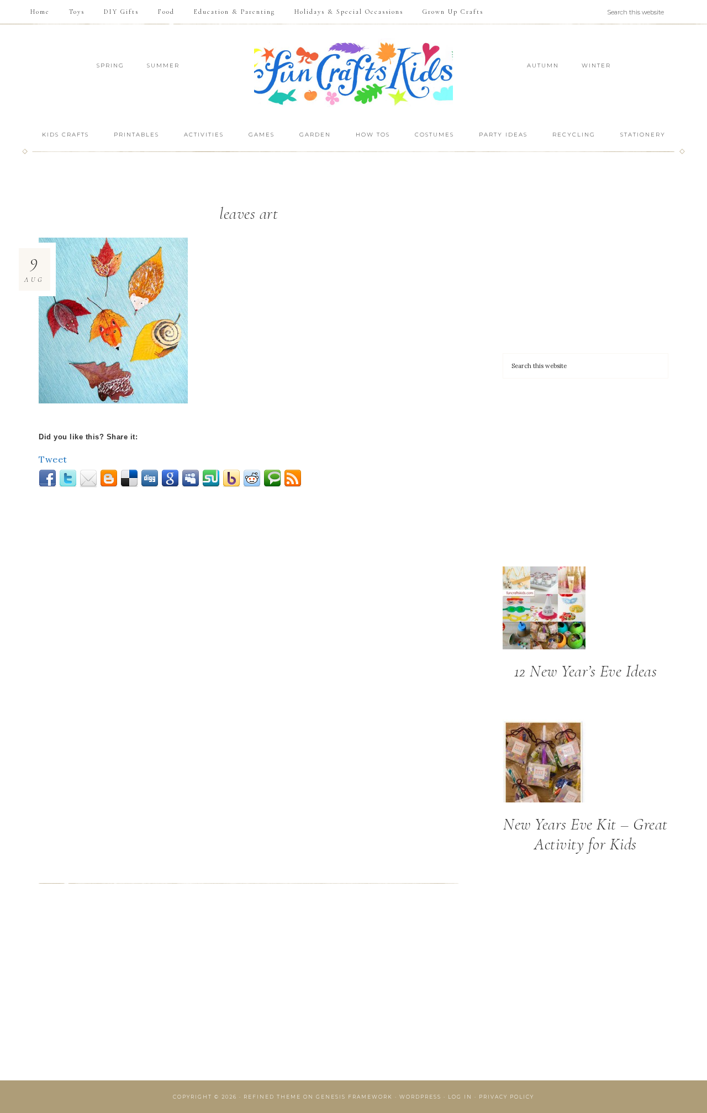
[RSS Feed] (293, 478)
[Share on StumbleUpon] (211, 478)
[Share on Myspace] (190, 478)
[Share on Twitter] (68, 478)
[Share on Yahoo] (231, 478)
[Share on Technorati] (272, 478)
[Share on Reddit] (252, 478)
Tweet (53, 459)
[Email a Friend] (88, 478)
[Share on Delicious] (129, 478)
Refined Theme (272, 1097)
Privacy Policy (506, 1097)
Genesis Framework (354, 1097)
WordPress (420, 1097)
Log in (460, 1097)
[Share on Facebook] (47, 478)
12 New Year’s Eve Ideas (585, 671)
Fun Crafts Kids (353, 72)
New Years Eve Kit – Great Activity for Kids (585, 834)
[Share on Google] (170, 478)
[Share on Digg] (150, 478)
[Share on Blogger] (109, 478)
